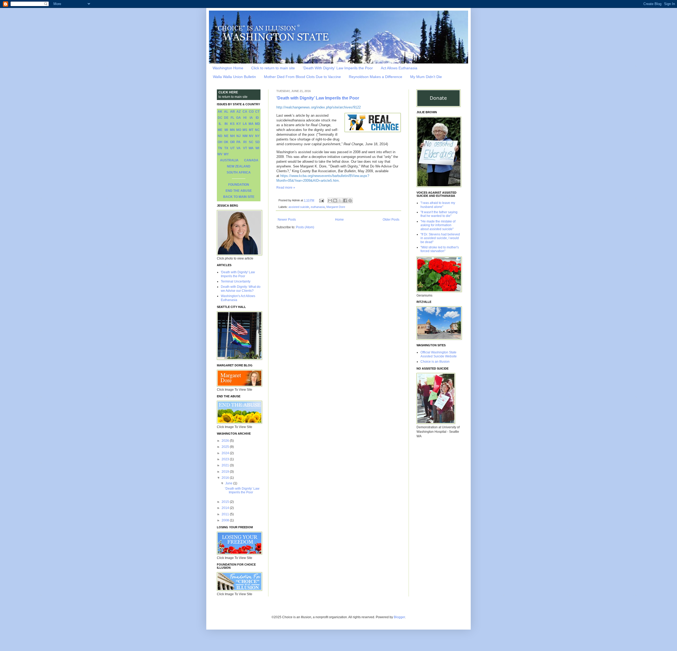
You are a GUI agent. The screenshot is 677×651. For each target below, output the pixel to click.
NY (257, 136)
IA (251, 118)
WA (251, 148)
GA (238, 118)
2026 (226, 441)
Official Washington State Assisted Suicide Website (438, 354)
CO (251, 111)
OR (232, 142)
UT (232, 148)
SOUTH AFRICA (239, 172)
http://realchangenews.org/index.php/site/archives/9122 (318, 107)
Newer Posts (287, 219)
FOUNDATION (238, 184)
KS (232, 124)
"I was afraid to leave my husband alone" (437, 204)
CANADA (251, 160)
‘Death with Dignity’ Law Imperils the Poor (317, 98)
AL (226, 111)
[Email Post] (321, 200)
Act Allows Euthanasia (399, 68)
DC (220, 118)
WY (226, 154)
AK (220, 111)
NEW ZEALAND (238, 166)
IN (226, 124)
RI (244, 142)
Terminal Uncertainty (235, 281)
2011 (226, 514)
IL (220, 124)
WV (219, 154)
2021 (226, 465)
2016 (226, 478)
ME (220, 130)
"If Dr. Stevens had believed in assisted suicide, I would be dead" (440, 238)
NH (232, 136)
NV (251, 136)
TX (226, 148)
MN (232, 130)
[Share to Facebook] (345, 200)
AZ (238, 111)
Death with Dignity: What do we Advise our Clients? (240, 288)
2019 (226, 472)
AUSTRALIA (229, 160)
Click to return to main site (273, 68)
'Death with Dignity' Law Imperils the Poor (238, 274)
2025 (226, 447)
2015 (226, 502)
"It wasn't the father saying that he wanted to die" (439, 214)
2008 (226, 520)
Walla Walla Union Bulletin (234, 77)
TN (220, 148)
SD (257, 142)
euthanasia (318, 206)
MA (251, 124)
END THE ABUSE (239, 191)
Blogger (399, 617)
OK (226, 142)
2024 (226, 453)
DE (226, 118)
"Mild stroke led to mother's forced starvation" (439, 249)
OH (220, 142)
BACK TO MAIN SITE (238, 197)
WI (257, 148)
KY (238, 124)
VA (238, 148)
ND (220, 136)
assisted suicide (299, 206)
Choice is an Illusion (435, 361)
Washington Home (228, 68)
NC (257, 130)
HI (244, 118)
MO (238, 130)
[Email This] (330, 200)
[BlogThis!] (335, 200)
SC (251, 142)
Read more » (285, 187)
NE (226, 136)
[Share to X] (340, 200)
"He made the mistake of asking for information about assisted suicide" (437, 225)
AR (232, 111)
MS (245, 130)
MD (257, 124)
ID (257, 118)
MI (226, 130)
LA (245, 124)
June (229, 483)
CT (257, 111)
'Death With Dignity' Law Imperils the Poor (338, 68)
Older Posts (391, 219)
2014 (226, 508)
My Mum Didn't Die (426, 77)
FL (232, 118)
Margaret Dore (335, 206)
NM (245, 136)
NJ (238, 136)
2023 (226, 459)
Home (339, 219)
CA (245, 111)
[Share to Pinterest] (350, 200)
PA (238, 142)
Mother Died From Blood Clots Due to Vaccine (302, 77)
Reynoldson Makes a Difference (375, 77)
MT (251, 130)
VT (245, 148)
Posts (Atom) (305, 227)
